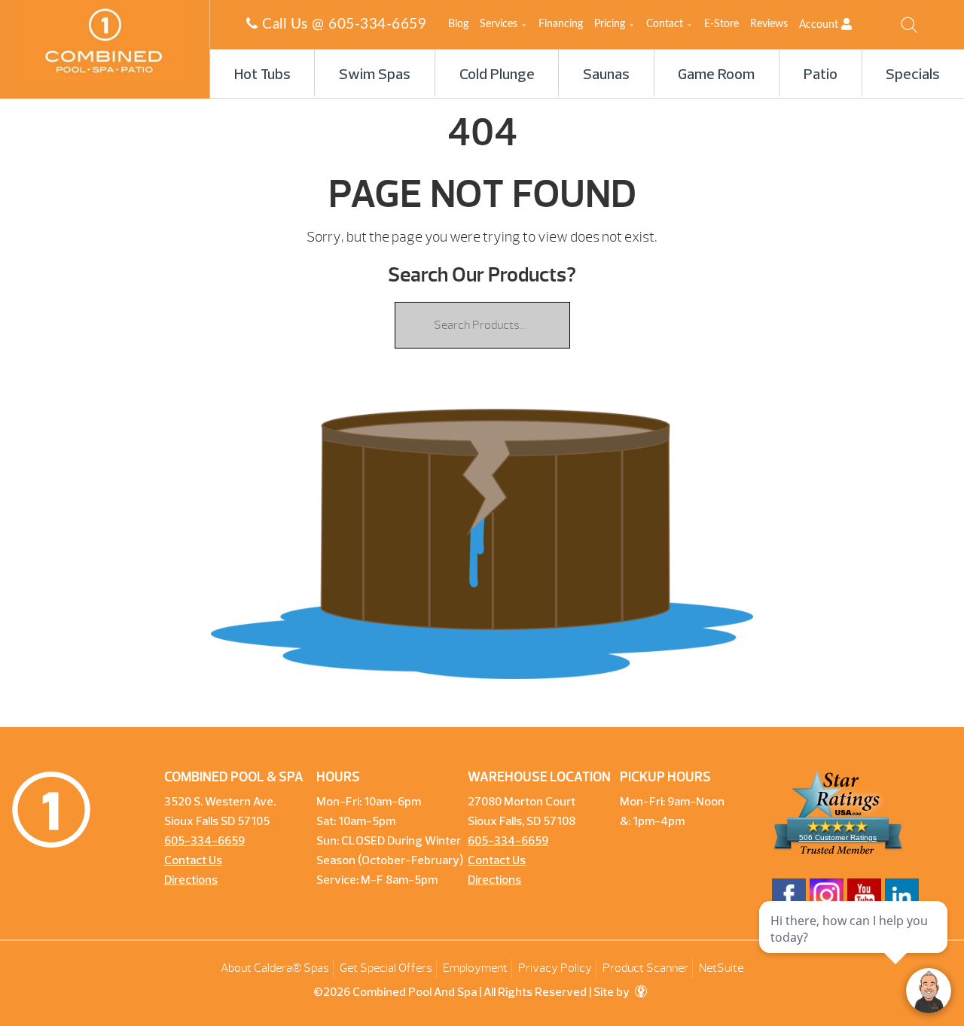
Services (498, 24)
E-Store (721, 24)
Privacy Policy (555, 968)
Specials (913, 75)
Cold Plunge (497, 75)
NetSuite (721, 968)
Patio (820, 75)
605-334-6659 (377, 24)
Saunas (606, 75)
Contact (664, 24)
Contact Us (193, 861)
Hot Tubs (262, 75)
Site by (612, 993)
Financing (560, 24)
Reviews (769, 24)
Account (820, 25)
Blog (458, 24)
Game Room (716, 75)
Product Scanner (645, 968)
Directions (191, 881)
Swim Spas (374, 75)
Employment (475, 968)
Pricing (609, 24)
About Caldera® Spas (275, 968)
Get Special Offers (386, 968)
